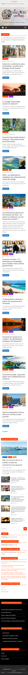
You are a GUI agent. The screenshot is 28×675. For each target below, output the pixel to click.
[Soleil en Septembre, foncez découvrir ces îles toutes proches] (14, 400)
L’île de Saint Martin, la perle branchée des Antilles (13, 621)
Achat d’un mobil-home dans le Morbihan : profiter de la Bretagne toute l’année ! (13, 66)
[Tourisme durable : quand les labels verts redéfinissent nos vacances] (14, 362)
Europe (10, 457)
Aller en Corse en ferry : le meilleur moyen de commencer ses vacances (12, 462)
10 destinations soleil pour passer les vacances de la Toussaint (12, 301)
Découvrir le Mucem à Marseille (8, 618)
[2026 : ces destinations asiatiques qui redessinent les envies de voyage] (14, 162)
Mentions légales (5, 591)
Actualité (11, 369)
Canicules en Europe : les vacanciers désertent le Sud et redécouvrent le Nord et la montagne (18, 489)
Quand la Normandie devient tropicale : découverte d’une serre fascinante (13, 139)
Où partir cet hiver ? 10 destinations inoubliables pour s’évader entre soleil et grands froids (13, 262)
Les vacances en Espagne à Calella (10, 635)
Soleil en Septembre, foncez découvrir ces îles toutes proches (13, 414)
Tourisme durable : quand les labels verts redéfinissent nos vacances (13, 376)
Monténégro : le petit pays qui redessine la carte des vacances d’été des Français (18, 479)
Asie (10, 169)
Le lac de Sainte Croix (6, 612)
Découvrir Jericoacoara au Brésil (9, 638)
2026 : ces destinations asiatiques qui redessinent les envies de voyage (13, 177)
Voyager (11, 96)
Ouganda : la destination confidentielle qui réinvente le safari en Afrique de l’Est (18, 520)
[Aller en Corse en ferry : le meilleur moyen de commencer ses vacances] (14, 448)
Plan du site (3, 589)
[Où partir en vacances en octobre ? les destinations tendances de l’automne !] (14, 324)
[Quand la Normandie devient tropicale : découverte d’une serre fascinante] (14, 124)
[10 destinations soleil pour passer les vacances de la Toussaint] (14, 286)
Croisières (5, 457)
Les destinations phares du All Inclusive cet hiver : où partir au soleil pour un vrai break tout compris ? (12, 216)
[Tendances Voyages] (2, 27)
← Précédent (4, 431)
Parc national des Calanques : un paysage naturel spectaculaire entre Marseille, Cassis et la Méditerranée (18, 499)
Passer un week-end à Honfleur (8, 615)
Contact (3, 587)
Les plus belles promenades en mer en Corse (11, 609)
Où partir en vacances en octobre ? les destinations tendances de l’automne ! (12, 339)
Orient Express (5, 633)
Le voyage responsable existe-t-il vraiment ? (11, 103)
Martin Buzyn (11, 61)
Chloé (11, 99)
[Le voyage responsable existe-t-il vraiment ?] (14, 89)
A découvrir (5, 58)
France (14, 457)
